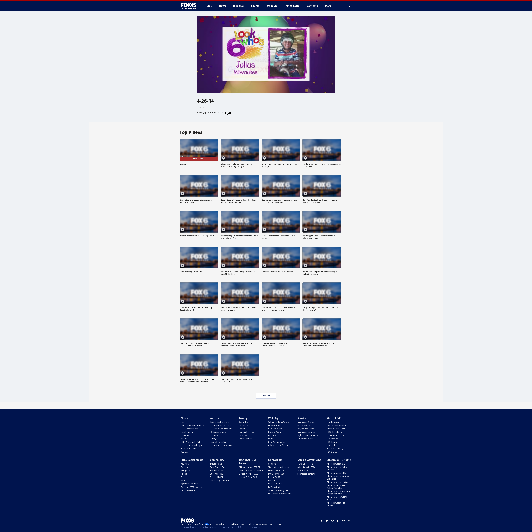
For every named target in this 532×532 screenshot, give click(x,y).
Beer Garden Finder (218, 467)
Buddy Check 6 (216, 473)
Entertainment (187, 432)
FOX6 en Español (188, 448)
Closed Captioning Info (278, 490)
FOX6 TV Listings (334, 432)
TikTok (184, 473)
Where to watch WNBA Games (337, 498)
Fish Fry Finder (216, 470)
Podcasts (185, 435)
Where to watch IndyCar (337, 482)
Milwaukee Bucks (305, 438)
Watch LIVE (334, 418)
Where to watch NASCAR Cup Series (338, 477)
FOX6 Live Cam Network (221, 428)
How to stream (333, 422)
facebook (321, 520)
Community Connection (220, 480)
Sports (301, 418)
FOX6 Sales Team (305, 463)
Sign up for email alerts (278, 467)
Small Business (245, 438)
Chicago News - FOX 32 (249, 467)
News (184, 418)
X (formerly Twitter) (189, 483)
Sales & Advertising (309, 460)
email (349, 520)
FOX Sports (332, 442)
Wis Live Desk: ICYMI (336, 428)
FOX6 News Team (276, 473)
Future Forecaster (218, 442)
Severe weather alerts (219, 422)
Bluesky (184, 480)
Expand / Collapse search (349, 6)
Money (243, 418)
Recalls (242, 428)
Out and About (274, 432)
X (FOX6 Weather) (189, 490)
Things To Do (216, 463)
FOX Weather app (218, 432)
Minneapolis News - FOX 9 (251, 470)
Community (217, 460)
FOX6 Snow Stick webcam (221, 445)
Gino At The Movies (277, 442)
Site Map (185, 452)
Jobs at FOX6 (274, 477)
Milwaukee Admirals (306, 432)
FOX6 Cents (244, 425)
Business (243, 435)
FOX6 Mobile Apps (276, 470)
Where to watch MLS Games (336, 504)
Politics (184, 438)
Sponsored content (306, 473)
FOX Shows (332, 452)
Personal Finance (246, 432)
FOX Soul (331, 445)
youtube (343, 520)
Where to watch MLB (336, 473)
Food (270, 438)
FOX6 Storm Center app (220, 425)
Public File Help (275, 483)
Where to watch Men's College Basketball (337, 486)
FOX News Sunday (335, 448)
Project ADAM (216, 477)
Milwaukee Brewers (306, 422)
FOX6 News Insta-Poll (190, 442)
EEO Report (273, 480)
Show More (266, 396)
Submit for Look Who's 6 (279, 422)
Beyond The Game (305, 428)
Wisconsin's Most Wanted (192, 425)
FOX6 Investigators (189, 428)
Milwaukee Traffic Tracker (279, 445)
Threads (184, 477)
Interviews (272, 435)
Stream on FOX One (339, 460)
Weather (215, 418)
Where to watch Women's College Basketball (338, 492)
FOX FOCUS (302, 470)
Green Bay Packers (305, 425)
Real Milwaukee (275, 428)
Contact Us (275, 460)
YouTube (185, 463)
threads (338, 520)
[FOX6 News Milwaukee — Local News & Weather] (190, 6)
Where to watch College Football (337, 468)
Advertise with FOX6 (306, 467)
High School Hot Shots (307, 435)
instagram (332, 520)
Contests (272, 463)
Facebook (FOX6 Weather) (192, 487)
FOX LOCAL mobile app (191, 445)
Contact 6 (243, 422)
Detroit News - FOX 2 (248, 473)
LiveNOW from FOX (335, 435)
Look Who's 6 (274, 425)
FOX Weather (216, 435)
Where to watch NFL (336, 463)
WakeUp (273, 418)
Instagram (185, 470)
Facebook (185, 467)
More (328, 5)
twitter (327, 520)
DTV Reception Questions (279, 493)
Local (183, 422)
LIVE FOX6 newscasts (336, 425)
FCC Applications (275, 487)
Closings (213, 438)
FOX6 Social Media (192, 460)
